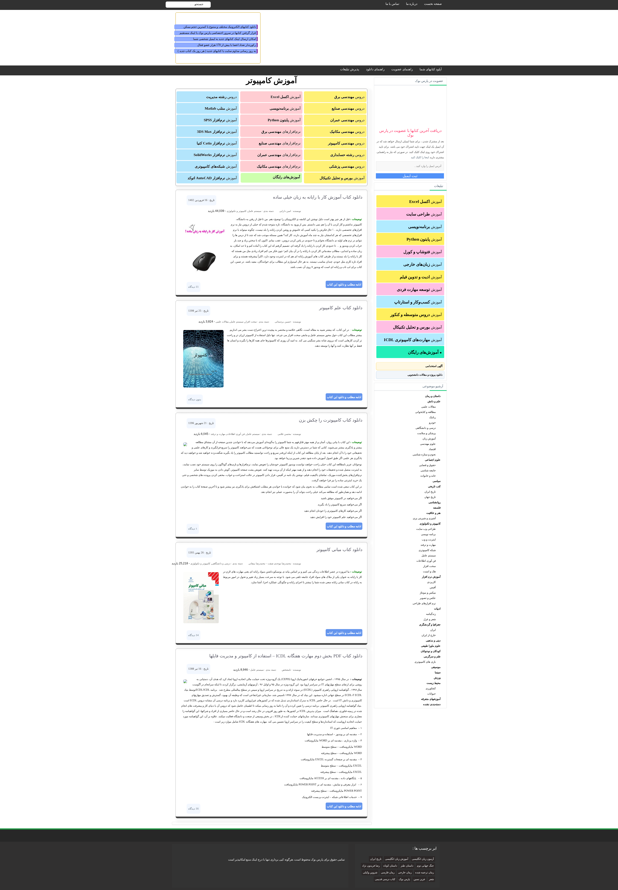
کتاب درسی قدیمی (385, 879)
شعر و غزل (429, 619)
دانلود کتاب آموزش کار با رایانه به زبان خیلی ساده (317, 197)
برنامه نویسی (428, 534)
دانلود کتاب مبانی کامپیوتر (339, 549)
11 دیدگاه (193, 286)
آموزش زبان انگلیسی (396, 859)
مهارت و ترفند (428, 544)
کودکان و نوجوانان (431, 651)
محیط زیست (434, 683)
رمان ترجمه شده (424, 872)
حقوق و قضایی (427, 465)
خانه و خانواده (428, 475)
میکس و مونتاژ (428, 592)
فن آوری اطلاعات (426, 560)
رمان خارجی (405, 872)
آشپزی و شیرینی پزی (424, 518)
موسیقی (436, 667)
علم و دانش (434, 401)
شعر (431, 879)
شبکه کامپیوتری (427, 550)
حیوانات (431, 693)
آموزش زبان (429, 438)
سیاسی (437, 481)
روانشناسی (434, 502)
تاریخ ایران (430, 491)
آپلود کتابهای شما (431, 69)
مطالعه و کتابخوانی (425, 411)
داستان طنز (407, 865)
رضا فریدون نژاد (371, 865)
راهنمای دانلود (375, 69)
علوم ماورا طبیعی (431, 645)
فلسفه (437, 507)
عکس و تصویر (428, 597)
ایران (433, 629)
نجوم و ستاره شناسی (424, 454)
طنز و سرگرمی (432, 656)
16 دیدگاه (193, 808)
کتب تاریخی (434, 486)
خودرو (432, 422)
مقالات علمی (428, 406)
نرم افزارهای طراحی (424, 603)
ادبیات (437, 608)
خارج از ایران (428, 635)
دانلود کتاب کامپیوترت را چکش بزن (330, 420)
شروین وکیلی (370, 872)
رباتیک (432, 417)
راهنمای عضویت (402, 69)
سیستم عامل (428, 555)
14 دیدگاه (193, 635)
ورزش (437, 677)
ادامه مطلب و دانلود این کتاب (344, 284)
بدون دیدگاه (194, 399)
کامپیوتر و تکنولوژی (430, 523)
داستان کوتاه (390, 865)
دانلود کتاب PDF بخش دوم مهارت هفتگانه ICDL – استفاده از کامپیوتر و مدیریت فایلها (285, 655)
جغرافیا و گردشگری (430, 624)
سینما (438, 672)
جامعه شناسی (428, 470)
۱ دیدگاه (192, 528)
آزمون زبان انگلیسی (423, 859)
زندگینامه (431, 613)
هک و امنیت (429, 571)
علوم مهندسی (428, 443)
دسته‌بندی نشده (432, 704)
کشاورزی (431, 688)
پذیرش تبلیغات (349, 69)
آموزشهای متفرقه (431, 698)
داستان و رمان (433, 396)
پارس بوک (404, 879)
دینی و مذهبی (433, 640)
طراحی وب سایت (426, 528)
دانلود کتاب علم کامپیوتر (340, 307)
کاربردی (431, 582)
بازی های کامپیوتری (425, 661)
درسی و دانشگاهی (425, 427)
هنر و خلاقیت (433, 512)
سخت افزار (429, 566)
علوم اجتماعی (433, 459)
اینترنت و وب (429, 539)
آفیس (433, 587)
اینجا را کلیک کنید (420, 157)
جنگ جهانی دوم (425, 865)
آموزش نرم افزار (431, 576)
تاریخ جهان (430, 496)
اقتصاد (432, 449)
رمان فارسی (387, 872)
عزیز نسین (419, 879)
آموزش (425, 201)
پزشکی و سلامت (426, 433)
